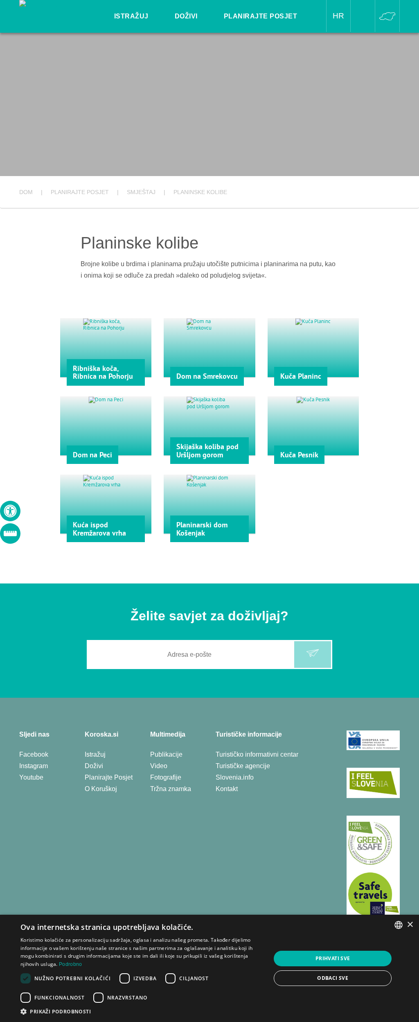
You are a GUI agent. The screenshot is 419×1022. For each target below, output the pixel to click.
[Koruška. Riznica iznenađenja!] (57, 10)
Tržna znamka (170, 788)
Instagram (33, 765)
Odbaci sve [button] (332, 978)
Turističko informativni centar (257, 754)
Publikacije (166, 754)
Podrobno (70, 964)
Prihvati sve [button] (332, 958)
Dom (26, 192)
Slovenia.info (235, 777)
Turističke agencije (243, 765)
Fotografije (165, 777)
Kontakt (227, 788)
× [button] (410, 925)
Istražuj (95, 754)
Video (158, 765)
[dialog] (209, 968)
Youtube (31, 777)
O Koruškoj (101, 788)
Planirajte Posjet (109, 777)
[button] (142, 1011)
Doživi (94, 765)
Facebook (33, 754)
